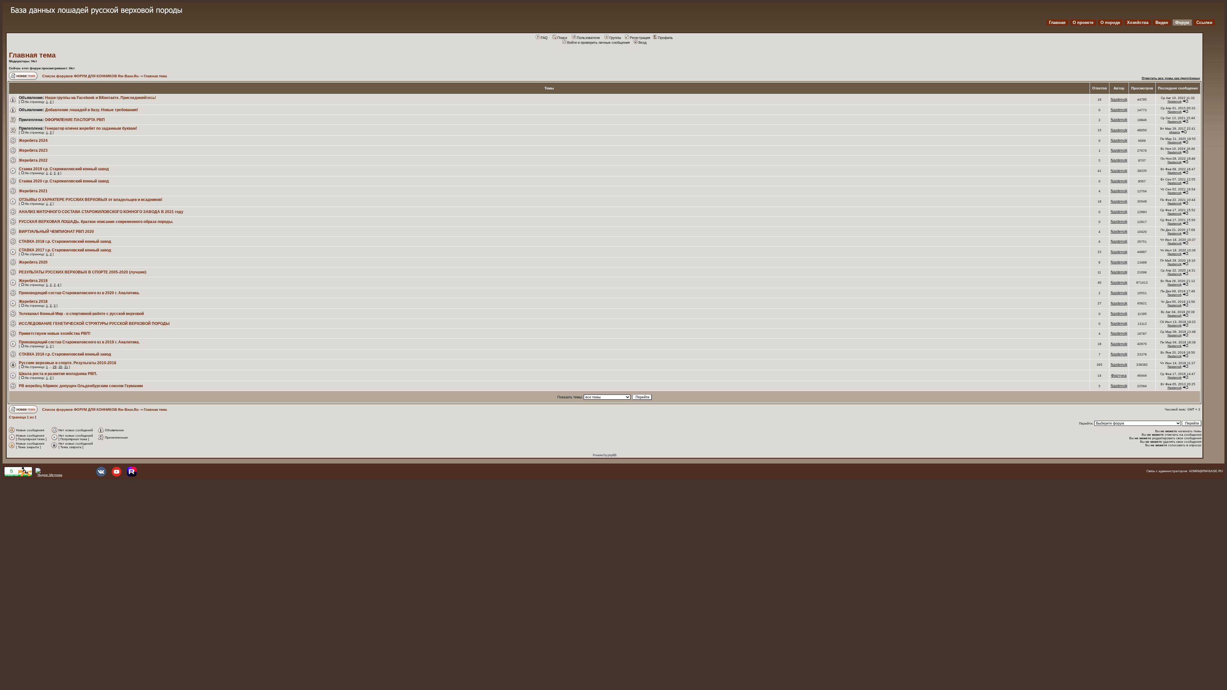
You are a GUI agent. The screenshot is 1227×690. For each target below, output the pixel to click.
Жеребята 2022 (33, 160)
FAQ (544, 38)
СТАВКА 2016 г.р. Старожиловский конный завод (65, 354)
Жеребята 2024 (33, 140)
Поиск (562, 38)
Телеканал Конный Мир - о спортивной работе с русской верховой (81, 313)
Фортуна (1119, 375)
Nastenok (1119, 99)
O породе (1110, 22)
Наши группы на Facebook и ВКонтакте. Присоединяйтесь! (100, 98)
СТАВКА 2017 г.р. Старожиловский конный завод (65, 250)
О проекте (1083, 22)
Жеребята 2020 (33, 262)
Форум (1182, 22)
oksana (1174, 132)
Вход (642, 42)
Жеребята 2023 (33, 150)
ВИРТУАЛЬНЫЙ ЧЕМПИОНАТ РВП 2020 (56, 231)
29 (55, 367)
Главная (1057, 22)
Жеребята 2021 (33, 191)
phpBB (612, 455)
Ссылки (1204, 22)
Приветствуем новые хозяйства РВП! (54, 333)
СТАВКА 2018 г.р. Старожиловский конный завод (65, 241)
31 (66, 367)
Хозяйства (1137, 22)
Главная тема (32, 55)
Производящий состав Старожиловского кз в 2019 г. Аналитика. (79, 342)
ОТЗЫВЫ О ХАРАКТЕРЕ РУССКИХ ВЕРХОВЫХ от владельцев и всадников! (90, 199)
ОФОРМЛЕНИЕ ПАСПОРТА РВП (75, 120)
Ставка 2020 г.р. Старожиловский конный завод (64, 181)
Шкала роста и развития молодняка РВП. (58, 374)
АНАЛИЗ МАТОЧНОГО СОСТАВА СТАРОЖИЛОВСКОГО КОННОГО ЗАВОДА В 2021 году (101, 212)
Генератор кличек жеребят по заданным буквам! (91, 128)
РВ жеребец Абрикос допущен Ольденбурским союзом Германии (81, 386)
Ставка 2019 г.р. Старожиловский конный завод (64, 169)
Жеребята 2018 (33, 301)
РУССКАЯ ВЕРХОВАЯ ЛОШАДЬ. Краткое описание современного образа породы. (96, 221)
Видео (1161, 22)
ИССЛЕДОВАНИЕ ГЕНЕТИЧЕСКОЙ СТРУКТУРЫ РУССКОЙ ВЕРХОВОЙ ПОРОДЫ (94, 323)
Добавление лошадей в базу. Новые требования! (91, 110)
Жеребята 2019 (33, 281)
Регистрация (640, 38)
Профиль (665, 38)
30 (60, 367)
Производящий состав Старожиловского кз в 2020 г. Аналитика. (79, 293)
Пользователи (588, 38)
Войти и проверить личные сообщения (598, 42)
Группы (615, 38)
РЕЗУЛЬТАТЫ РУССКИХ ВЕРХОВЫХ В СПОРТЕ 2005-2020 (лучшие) (82, 272)
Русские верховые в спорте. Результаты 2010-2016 (67, 363)
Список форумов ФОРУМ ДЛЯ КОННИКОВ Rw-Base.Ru (90, 76)
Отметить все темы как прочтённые (1171, 78)
